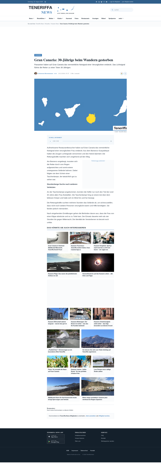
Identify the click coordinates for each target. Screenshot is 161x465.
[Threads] (99, 2)
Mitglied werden (104, 416)
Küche (59, 18)
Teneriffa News (40, 23)
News (31, 18)
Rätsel (103, 18)
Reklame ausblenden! (98, 161)
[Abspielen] (50, 141)
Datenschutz (84, 450)
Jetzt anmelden (91, 416)
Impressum (75, 450)
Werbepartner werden (107, 441)
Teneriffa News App (55, 432)
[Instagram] (104, 2)
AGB (67, 450)
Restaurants (85, 18)
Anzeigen (95, 18)
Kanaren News (55, 23)
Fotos (76, 18)
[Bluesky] (101, 2)
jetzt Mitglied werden (127, 1)
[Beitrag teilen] (125, 73)
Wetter (51, 18)
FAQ (102, 435)
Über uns (77, 441)
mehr (120, 18)
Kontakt (103, 438)
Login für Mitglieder (115, 1)
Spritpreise (112, 18)
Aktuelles (47, 23)
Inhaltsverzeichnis (80, 435)
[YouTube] (106, 2)
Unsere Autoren (79, 438)
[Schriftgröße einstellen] (45, 2)
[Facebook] (96, 2)
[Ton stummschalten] (111, 141)
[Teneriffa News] (52, 9)
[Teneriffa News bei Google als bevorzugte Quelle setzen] (121, 73)
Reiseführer (41, 18)
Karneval (69, 18)
